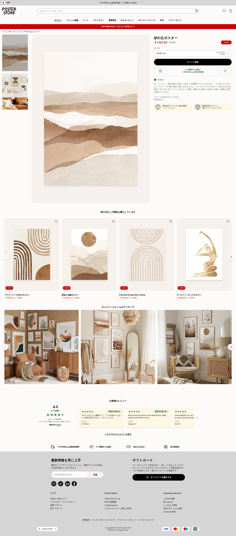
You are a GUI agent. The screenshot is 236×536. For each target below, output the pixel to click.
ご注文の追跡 (169, 498)
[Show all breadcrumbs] (5, 31)
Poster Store (124, 528)
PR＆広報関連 (110, 502)
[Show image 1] (15, 53)
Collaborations (111, 505)
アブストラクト (17, 32)
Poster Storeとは (112, 498)
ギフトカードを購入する (160, 477)
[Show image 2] (15, 91)
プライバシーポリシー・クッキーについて (135, 520)
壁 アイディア (56, 508)
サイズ (157, 48)
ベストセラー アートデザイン (63, 502)
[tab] (224, 11)
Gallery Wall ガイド (58, 498)
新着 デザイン (56, 505)
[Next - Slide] (231, 257)
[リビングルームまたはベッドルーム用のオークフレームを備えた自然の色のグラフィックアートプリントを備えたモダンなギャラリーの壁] (41, 347)
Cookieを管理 (169, 511)
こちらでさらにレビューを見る (118, 434)
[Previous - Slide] (5, 257)
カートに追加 (193, 62)
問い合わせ (168, 502)
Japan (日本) (47, 529)
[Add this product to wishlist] (225, 71)
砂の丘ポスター (33, 32)
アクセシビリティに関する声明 (118, 508)
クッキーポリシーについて (103, 520)
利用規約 (86, 520)
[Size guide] (160, 71)
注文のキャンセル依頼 (172, 508)
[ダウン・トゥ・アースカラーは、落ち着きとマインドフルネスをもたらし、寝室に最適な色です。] (118, 347)
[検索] (196, 11)
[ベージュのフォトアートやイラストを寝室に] (194, 347)
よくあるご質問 (170, 505)
